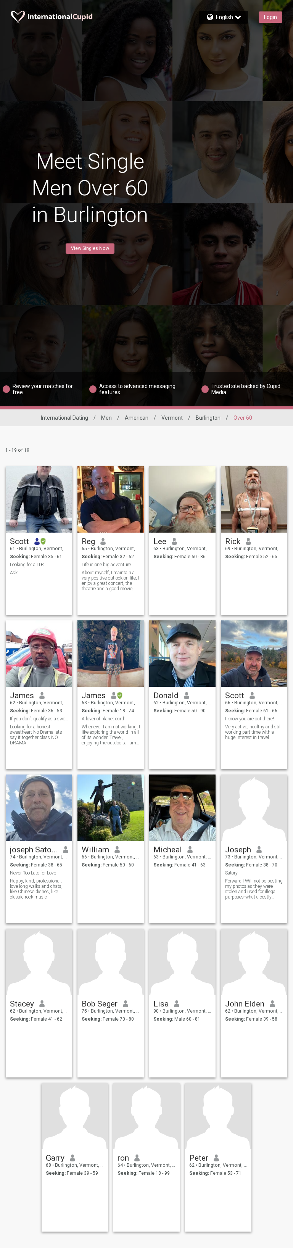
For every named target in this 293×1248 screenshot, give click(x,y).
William (95, 849)
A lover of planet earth (104, 718)
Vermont (172, 418)
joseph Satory (34, 849)
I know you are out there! (249, 718)
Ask (14, 572)
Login (270, 17)
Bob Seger (100, 1003)
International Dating (64, 418)
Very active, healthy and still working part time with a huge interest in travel (253, 732)
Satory (231, 873)
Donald (166, 695)
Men (106, 418)
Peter (198, 1158)
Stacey (22, 1003)
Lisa (161, 1003)
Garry (55, 1158)
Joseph (238, 849)
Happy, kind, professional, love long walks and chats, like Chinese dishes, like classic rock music (36, 889)
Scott (19, 541)
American (136, 418)
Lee (159, 541)
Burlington (208, 418)
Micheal (167, 849)
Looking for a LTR (27, 564)
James (22, 695)
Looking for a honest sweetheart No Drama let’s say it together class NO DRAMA (36, 735)
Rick (232, 541)
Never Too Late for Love (33, 873)
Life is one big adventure (106, 564)
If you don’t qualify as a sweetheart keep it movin (39, 718)
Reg (88, 541)
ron (123, 1158)
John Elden (244, 1003)
